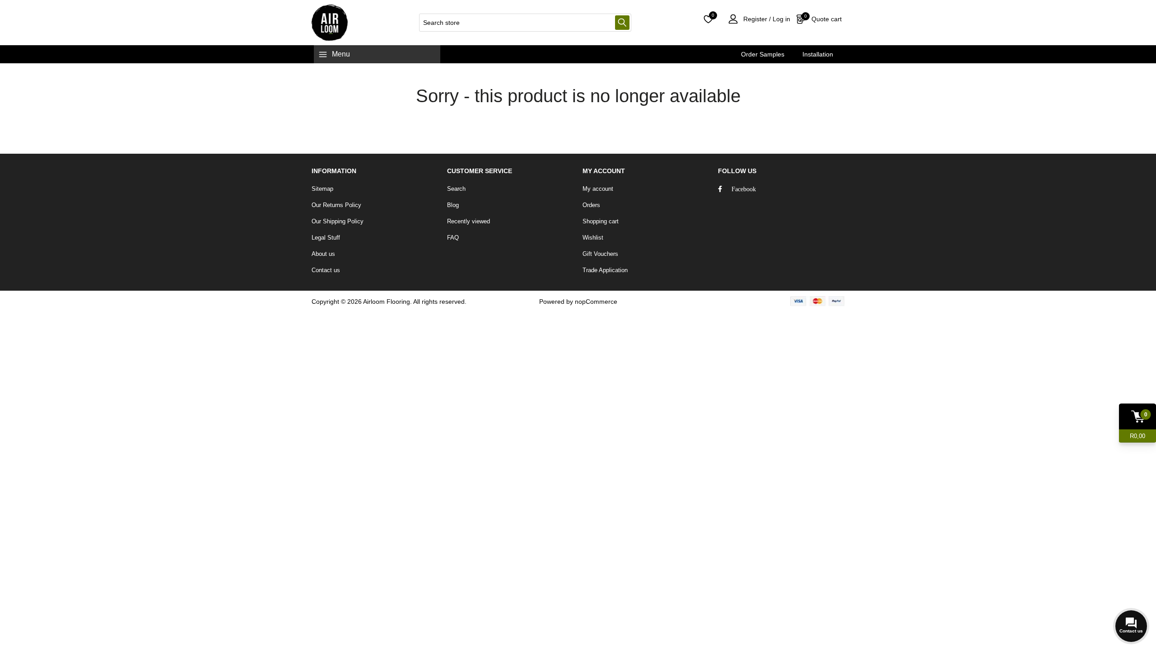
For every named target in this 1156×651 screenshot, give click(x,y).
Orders (591, 205)
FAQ (453, 237)
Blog (453, 205)
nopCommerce (596, 301)
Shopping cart (601, 221)
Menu (341, 54)
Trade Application (605, 270)
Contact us (326, 270)
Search (622, 22)
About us (323, 253)
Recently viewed (468, 221)
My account (598, 188)
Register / (757, 19)
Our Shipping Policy (338, 221)
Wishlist (593, 237)
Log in (780, 19)
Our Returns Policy (336, 205)
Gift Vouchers (600, 253)
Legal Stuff (326, 237)
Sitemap (322, 188)
